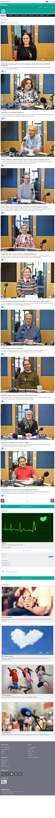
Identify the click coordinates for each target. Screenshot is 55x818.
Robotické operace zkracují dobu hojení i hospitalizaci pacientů (19, 395)
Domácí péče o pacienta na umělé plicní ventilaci (15, 442)
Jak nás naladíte (32, 747)
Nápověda (30, 749)
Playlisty (31, 15)
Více (48, 15)
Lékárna (4, 543)
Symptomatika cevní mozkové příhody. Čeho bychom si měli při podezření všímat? (24, 207)
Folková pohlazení (7, 617)
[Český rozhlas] (5, 1)
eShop (2, 753)
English (22, 791)
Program (40, 7)
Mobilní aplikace (5, 766)
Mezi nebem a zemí (7, 656)
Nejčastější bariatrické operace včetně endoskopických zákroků (19, 490)
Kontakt (30, 755)
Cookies (3, 791)
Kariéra (30, 753)
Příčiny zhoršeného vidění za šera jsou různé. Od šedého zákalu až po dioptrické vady (25, 159)
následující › (52, 501)
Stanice (3, 751)
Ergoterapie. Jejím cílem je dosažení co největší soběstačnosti (19, 254)
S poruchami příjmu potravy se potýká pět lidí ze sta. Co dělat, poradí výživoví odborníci (26, 301)
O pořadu (4, 511)
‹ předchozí (2, 501)
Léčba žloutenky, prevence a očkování (12, 348)
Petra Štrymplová (6, 565)
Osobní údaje (9, 791)
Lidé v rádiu (31, 751)
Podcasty (3, 764)
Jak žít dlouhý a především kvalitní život (12, 112)
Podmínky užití (16, 791)
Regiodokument (6, 732)
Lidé (37, 15)
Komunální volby (5, 749)
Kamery (52, 7)
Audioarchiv (47, 7)
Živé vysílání (4, 760)
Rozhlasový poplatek (33, 757)
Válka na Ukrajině (5, 747)
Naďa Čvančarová (6, 564)
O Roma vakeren (6, 695)
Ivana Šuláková (5, 562)
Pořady (17, 15)
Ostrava (51, 556)
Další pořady (5, 584)
